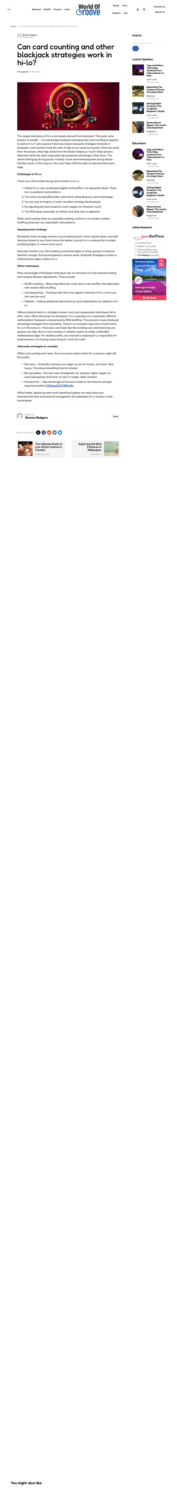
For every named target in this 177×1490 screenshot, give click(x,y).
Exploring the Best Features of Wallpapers (90, 446)
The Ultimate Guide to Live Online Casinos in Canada (48, 446)
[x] (38, 432)
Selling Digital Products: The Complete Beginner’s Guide (155, 107)
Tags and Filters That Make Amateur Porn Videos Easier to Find (155, 70)
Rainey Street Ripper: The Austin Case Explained (156, 125)
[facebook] (43, 432)
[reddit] (49, 432)
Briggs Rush (151, 131)
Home (13, 26)
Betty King (151, 96)
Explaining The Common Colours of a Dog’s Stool (156, 89)
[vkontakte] (54, 432)
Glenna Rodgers (30, 35)
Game (115, 416)
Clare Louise (152, 79)
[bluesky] (60, 432)
